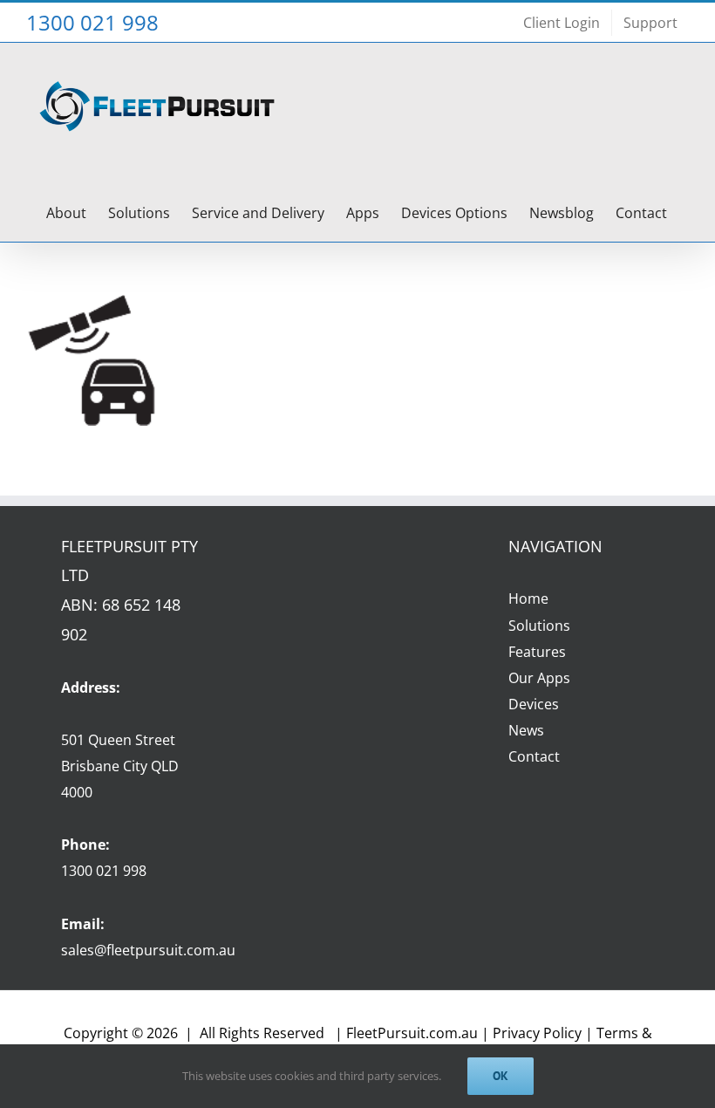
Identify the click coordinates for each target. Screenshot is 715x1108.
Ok (500, 1076)
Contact (534, 756)
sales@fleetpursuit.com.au (148, 950)
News (526, 730)
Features (537, 651)
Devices (533, 704)
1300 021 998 (103, 870)
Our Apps (539, 677)
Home (528, 598)
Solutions (539, 625)
